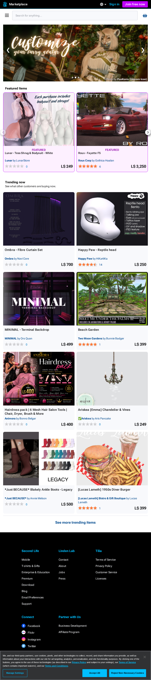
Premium (27, 578)
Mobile (26, 559)
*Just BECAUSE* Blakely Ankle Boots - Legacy (39, 489)
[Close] (144, 657)
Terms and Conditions (56, 666)
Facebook (33, 625)
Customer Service (106, 572)
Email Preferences (33, 597)
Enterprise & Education (36, 572)
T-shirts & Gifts (31, 566)
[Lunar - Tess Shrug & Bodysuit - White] (38, 119)
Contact (63, 559)
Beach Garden (88, 330)
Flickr (30, 632)
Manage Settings (15, 673)
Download (28, 584)
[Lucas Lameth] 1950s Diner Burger (104, 489)
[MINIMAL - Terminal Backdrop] (39, 298)
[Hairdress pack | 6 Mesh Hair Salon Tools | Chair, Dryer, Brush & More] (39, 378)
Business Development (73, 625)
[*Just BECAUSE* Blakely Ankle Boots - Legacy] (39, 458)
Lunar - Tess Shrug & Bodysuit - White (29, 153)
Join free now (135, 4)
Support (26, 603)
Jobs (62, 572)
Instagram (34, 639)
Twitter (31, 646)
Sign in (114, 4)
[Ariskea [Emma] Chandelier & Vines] (112, 378)
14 (100, 264)
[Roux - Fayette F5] (112, 119)
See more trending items (75, 522)
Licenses (101, 578)
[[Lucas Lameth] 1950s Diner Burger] (112, 458)
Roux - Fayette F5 (89, 153)
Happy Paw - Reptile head (97, 250)
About (62, 566)
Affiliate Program (69, 632)
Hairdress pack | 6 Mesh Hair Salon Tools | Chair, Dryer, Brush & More (36, 412)
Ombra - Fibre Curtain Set (23, 250)
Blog (24, 591)
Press (62, 578)
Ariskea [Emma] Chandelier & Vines (104, 410)
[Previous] (3, 132)
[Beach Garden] (112, 298)
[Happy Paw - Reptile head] (112, 219)
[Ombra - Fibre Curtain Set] (39, 219)
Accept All (94, 673)
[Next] (148, 132)
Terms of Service (106, 559)
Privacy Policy (104, 566)
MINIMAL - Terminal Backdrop (27, 330)
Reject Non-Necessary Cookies (127, 673)
